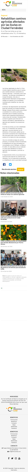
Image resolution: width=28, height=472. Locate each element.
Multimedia (14, 426)
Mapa (14, 425)
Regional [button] (20, 169)
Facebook (14, 428)
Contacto (14, 423)
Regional (4, 15)
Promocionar (14, 419)
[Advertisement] (14, 52)
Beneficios (14, 421)
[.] (2, 288)
